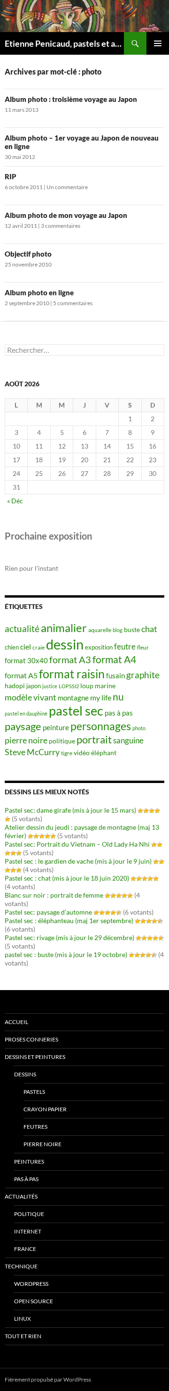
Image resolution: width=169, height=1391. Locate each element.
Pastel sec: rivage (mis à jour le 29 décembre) (69, 937)
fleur (143, 647)
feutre (125, 646)
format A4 (114, 659)
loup (86, 686)
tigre (66, 753)
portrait (94, 739)
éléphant (103, 753)
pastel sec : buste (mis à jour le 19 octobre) (66, 954)
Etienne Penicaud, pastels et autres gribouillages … (64, 43)
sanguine (128, 740)
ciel (25, 646)
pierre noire (26, 740)
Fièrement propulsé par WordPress (48, 1379)
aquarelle (99, 629)
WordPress (31, 1283)
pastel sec (76, 710)
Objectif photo (28, 254)
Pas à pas (26, 1179)
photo (139, 728)
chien (12, 647)
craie (38, 647)
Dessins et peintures (35, 1056)
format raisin (72, 673)
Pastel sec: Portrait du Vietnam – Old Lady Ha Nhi (77, 844)
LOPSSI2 (69, 686)
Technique (21, 1266)
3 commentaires (60, 225)
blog (118, 630)
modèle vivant (30, 697)
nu (118, 696)
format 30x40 (26, 661)
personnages (100, 726)
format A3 (70, 659)
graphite (143, 674)
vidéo (82, 753)
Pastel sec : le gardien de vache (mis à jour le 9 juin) (78, 861)
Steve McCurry (32, 752)
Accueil (16, 1021)
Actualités (21, 1196)
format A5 (21, 675)
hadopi (15, 686)
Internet (27, 1231)
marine (105, 686)
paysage (23, 726)
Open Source (33, 1301)
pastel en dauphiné (26, 713)
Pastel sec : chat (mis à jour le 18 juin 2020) (67, 878)
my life (100, 697)
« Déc (15, 501)
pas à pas (119, 713)
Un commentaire (67, 187)
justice (49, 686)
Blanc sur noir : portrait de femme (54, 895)
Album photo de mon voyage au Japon (66, 215)
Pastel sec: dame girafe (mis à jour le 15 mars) (70, 810)
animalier (64, 627)
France (25, 1248)
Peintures (29, 1161)
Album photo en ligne (39, 292)
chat (149, 629)
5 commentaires (72, 303)
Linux (22, 1318)
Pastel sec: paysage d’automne (48, 912)
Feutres (35, 1126)
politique (62, 741)
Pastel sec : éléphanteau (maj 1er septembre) (69, 920)
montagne (73, 697)
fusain (115, 676)
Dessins (25, 1074)
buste (132, 629)
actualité (22, 629)
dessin (65, 644)
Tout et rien (23, 1336)
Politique (29, 1213)
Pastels (34, 1091)
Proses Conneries (31, 1039)
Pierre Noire (42, 1144)
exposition (99, 647)
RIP (10, 176)
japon (33, 686)
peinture (56, 728)
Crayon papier (45, 1109)
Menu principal (157, 43)
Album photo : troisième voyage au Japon (71, 99)
